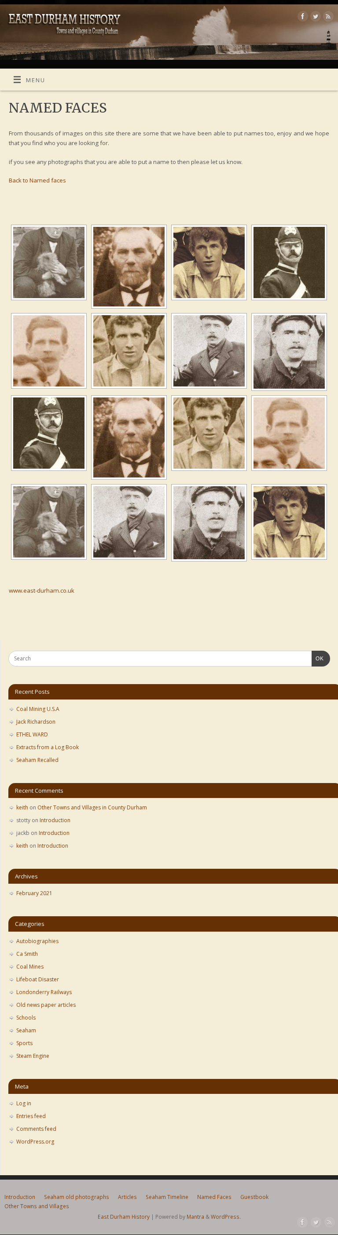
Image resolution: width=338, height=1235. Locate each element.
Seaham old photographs (76, 1197)
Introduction (55, 820)
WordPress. (226, 1216)
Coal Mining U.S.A (37, 709)
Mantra (195, 1216)
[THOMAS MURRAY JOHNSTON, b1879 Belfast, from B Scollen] (289, 352)
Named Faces (214, 1197)
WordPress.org (35, 1141)
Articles (127, 1197)
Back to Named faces (37, 180)
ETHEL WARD (32, 734)
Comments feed (36, 1129)
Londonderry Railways (44, 992)
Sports (24, 1043)
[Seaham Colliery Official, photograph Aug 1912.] (129, 266)
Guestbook (254, 1197)
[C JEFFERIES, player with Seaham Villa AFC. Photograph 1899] (209, 262)
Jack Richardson (35, 721)
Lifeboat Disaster (37, 979)
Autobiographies (37, 941)
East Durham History (124, 1216)
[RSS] (327, 18)
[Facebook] (301, 18)
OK (318, 658)
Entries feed (31, 1116)
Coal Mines (30, 966)
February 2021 (34, 893)
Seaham (26, 1030)
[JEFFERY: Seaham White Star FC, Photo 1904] (129, 350)
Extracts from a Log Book (47, 747)
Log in (23, 1103)
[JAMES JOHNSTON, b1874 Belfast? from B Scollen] (209, 350)
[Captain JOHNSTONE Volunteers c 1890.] (289, 262)
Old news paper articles (46, 1005)
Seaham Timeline (167, 1197)
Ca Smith (27, 954)
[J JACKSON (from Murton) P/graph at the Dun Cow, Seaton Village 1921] (48, 262)
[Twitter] (314, 18)
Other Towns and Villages (36, 1206)
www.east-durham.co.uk (41, 590)
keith (22, 807)
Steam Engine (32, 1056)
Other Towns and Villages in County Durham (92, 807)
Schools (26, 1017)
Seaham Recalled (37, 760)
